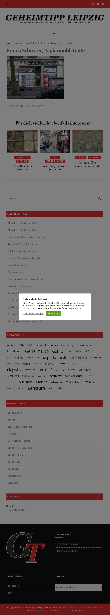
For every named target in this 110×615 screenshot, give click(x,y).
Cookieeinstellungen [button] (33, 313)
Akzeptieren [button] (53, 313)
